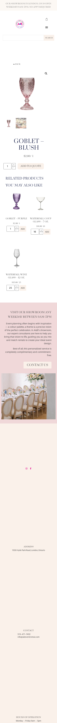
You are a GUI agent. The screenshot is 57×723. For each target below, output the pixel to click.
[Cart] (46, 19)
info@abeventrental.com (29, 637)
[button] (47, 27)
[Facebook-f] (31, 468)
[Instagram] (26, 468)
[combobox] (23, 38)
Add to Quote (30, 166)
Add (23, 229)
